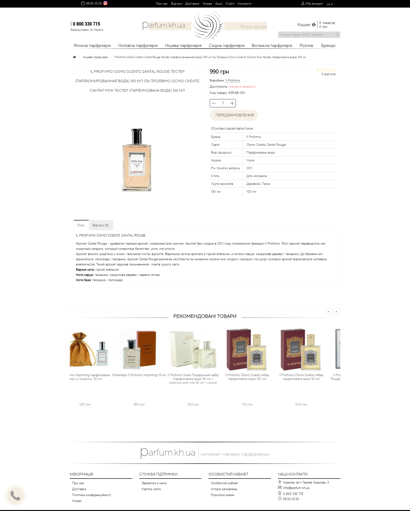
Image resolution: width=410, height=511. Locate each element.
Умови (207, 3)
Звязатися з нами (154, 483)
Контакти (244, 3)
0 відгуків (328, 74)
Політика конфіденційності (91, 495)
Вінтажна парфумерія (272, 45)
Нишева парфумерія (95, 57)
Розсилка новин (222, 495)
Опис (81, 225)
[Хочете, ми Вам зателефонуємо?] (15, 495)
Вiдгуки (176, 3)
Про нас (162, 3)
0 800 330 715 (86, 23)
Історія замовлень (224, 489)
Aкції (218, 3)
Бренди (328, 45)
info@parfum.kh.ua (296, 488)
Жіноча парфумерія (92, 45)
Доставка (192, 3)
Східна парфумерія (227, 45)
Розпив (306, 45)
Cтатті (230, 3)
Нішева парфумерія (183, 45)
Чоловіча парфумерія (138, 45)
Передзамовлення (234, 115)
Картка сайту (151, 489)
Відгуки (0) (101, 225)
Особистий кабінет (224, 483)
